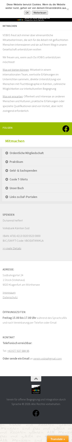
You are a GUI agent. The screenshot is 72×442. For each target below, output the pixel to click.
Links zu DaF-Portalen (23, 197)
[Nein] (67, 9)
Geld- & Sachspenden (23, 170)
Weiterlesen (39, 12)
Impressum (9, 292)
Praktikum (16, 162)
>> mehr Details (12, 248)
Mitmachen (14, 140)
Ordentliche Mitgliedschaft (27, 153)
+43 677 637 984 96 (18, 351)
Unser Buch (17, 188)
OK (27, 12)
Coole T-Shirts (19, 179)
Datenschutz (10, 297)
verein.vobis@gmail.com (47, 358)
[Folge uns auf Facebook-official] (65, 128)
